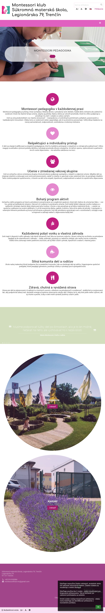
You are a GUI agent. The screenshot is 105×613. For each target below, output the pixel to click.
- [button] (82, 9)
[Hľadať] (101, 4)
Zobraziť (52, 406)
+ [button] (22, 610)
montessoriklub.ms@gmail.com (17, 581)
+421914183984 (11, 579)
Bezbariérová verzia (11, 610)
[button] (85, 9)
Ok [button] (98, 607)
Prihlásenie (99, 9)
